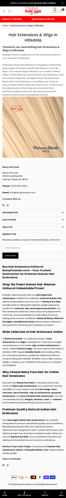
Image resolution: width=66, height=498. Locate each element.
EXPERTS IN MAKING (33, 3)
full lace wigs (24, 348)
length (29, 399)
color (46, 399)
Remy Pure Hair (52, 301)
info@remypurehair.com (22, 192)
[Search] (9, 11)
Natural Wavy (45, 318)
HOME (4, 495)
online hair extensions (24, 385)
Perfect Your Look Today (16, 446)
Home (5, 25)
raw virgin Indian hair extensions (25, 420)
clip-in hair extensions (45, 345)
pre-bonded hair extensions (37, 396)
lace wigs (45, 389)
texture (38, 399)
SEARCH (45, 495)
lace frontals (20, 392)
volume (57, 399)
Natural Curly (26, 321)
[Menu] (4, 11)
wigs (23, 342)
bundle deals (33, 351)
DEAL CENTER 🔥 (24, 495)
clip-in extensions (39, 392)
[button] (61, 11)
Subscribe (10, 255)
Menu (61, 495)
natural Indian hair (51, 298)
